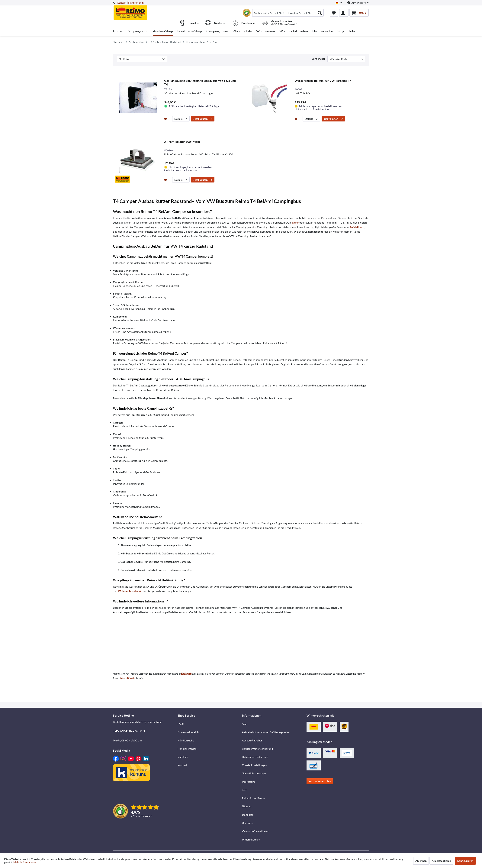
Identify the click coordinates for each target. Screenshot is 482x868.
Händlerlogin (136, 2)
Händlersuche (186, 740)
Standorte (247, 814)
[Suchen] (320, 13)
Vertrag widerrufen (319, 780)
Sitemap (246, 806)
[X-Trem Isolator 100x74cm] (137, 159)
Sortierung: (318, 58)
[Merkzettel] (334, 13)
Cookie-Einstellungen (254, 765)
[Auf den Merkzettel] (166, 119)
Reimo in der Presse (253, 798)
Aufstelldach (356, 227)
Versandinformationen (255, 831)
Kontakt (121, 2)
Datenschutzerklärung (255, 757)
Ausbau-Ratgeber (252, 740)
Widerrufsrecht (251, 839)
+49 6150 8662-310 (129, 731)
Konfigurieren (465, 860)
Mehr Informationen (25, 862)
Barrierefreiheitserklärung (257, 748)
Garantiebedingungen (254, 773)
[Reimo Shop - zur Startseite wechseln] (144, 10)
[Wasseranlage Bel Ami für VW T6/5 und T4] (268, 98)
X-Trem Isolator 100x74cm (182, 141)
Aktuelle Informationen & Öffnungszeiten (266, 732)
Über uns (247, 822)
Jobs (244, 790)
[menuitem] (288, 13)
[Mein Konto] (344, 13)
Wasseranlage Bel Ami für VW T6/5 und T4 (323, 80)
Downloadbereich (188, 732)
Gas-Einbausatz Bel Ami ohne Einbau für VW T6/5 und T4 (200, 82)
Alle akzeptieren (441, 860)
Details (178, 118)
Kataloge (183, 757)
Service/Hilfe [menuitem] (358, 2)
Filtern (127, 59)
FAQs (181, 723)
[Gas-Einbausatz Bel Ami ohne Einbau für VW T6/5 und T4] (137, 98)
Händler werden (187, 748)
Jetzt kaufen (200, 118)
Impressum (248, 781)
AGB (244, 723)
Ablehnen (421, 860)
